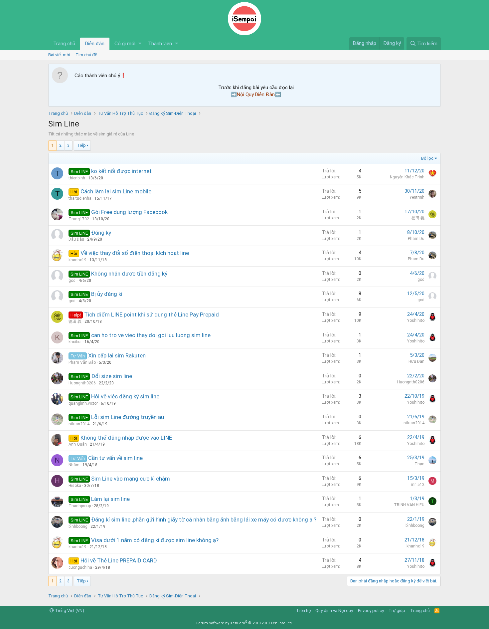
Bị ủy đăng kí (106, 294)
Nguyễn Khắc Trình (407, 177)
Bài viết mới (59, 54)
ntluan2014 (79, 424)
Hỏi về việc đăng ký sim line (125, 396)
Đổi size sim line (111, 376)
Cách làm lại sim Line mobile (116, 191)
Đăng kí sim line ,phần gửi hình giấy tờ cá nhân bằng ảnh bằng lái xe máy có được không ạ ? (203, 519)
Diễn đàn (94, 44)
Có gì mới (124, 44)
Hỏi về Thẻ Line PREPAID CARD (119, 560)
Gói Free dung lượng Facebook (129, 212)
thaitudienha (80, 198)
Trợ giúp (397, 610)
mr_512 (417, 484)
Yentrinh (416, 197)
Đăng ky (101, 232)
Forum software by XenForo (244, 623)
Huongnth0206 (82, 383)
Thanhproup (80, 506)
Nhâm (74, 465)
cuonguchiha (80, 567)
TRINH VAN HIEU (409, 505)
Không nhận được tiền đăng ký (129, 273)
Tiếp (81, 145)
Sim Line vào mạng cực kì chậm (130, 478)
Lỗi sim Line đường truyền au (127, 417)
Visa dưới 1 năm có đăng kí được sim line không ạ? (155, 540)
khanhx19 (77, 260)
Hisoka (75, 485)
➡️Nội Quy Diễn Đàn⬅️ (256, 95)
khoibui (75, 341)
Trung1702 (79, 219)
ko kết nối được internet (121, 171)
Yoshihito (415, 320)
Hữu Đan (416, 361)
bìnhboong (78, 526)
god (72, 280)
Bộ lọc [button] (427, 158)
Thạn (419, 464)
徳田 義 (417, 218)
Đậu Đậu (76, 239)
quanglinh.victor (83, 403)
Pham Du (416, 238)
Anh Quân (78, 444)
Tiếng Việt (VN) (69, 610)
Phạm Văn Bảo (82, 362)
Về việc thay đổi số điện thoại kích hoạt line (135, 253)
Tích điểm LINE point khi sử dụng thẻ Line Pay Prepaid (151, 314)
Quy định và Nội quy (334, 610)
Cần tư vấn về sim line (115, 458)
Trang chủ (64, 44)
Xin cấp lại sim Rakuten (117, 355)
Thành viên (160, 44)
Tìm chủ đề (86, 54)
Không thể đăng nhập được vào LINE (126, 437)
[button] (140, 44)
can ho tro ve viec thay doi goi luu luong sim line (151, 335)
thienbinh (77, 178)
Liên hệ (304, 610)
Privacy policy (371, 610)
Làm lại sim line (110, 499)
